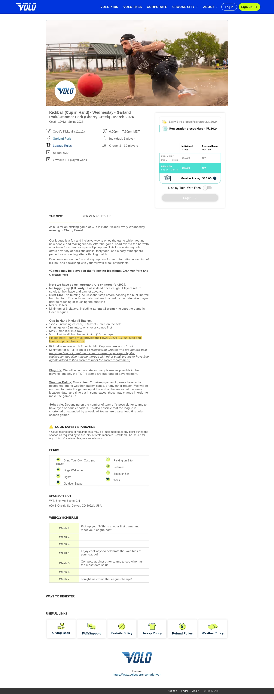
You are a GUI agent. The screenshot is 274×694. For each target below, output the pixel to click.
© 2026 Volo (211, 691)
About (195, 691)
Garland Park (62, 138)
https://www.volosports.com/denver (137, 674)
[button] (214, 178)
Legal (184, 691)
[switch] (207, 188)
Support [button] (172, 691)
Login (187, 198)
